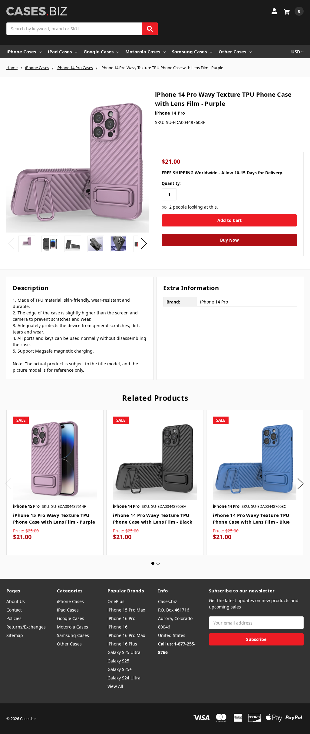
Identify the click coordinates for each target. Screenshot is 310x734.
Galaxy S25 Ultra (123, 652)
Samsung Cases (189, 52)
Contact (14, 610)
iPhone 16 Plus (122, 644)
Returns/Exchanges (26, 627)
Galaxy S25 (118, 661)
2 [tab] (158, 563)
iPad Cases (60, 52)
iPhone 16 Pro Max (126, 635)
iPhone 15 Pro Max (126, 610)
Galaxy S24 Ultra (123, 678)
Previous (11, 243)
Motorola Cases (142, 52)
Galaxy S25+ (119, 669)
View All (115, 686)
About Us (15, 601)
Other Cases (232, 52)
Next (144, 243)
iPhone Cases (21, 52)
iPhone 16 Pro (121, 618)
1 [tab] (152, 563)
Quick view (55, 458)
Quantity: (171, 183)
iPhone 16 (117, 627)
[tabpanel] (54, 482)
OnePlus (115, 601)
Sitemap (14, 635)
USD (295, 52)
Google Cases (99, 52)
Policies (13, 618)
